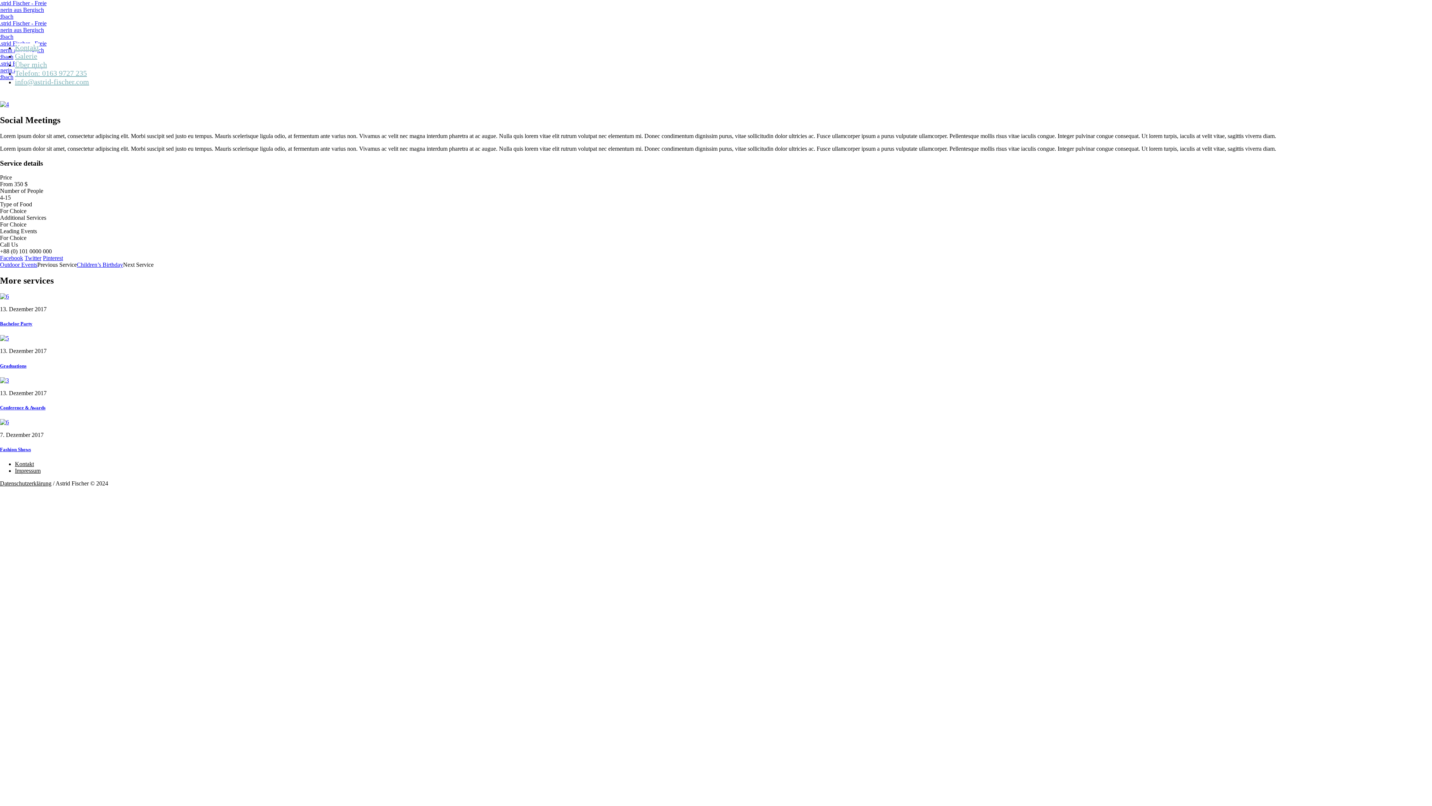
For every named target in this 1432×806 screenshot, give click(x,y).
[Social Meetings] (4, 104)
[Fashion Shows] (4, 422)
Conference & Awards (22, 407)
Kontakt (24, 464)
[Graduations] (4, 338)
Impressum (28, 471)
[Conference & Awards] (4, 380)
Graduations (13, 366)
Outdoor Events (18, 265)
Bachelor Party (16, 324)
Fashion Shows (15, 449)
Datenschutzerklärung (25, 483)
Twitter (33, 258)
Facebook (11, 258)
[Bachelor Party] (4, 296)
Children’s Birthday (100, 265)
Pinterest (53, 258)
